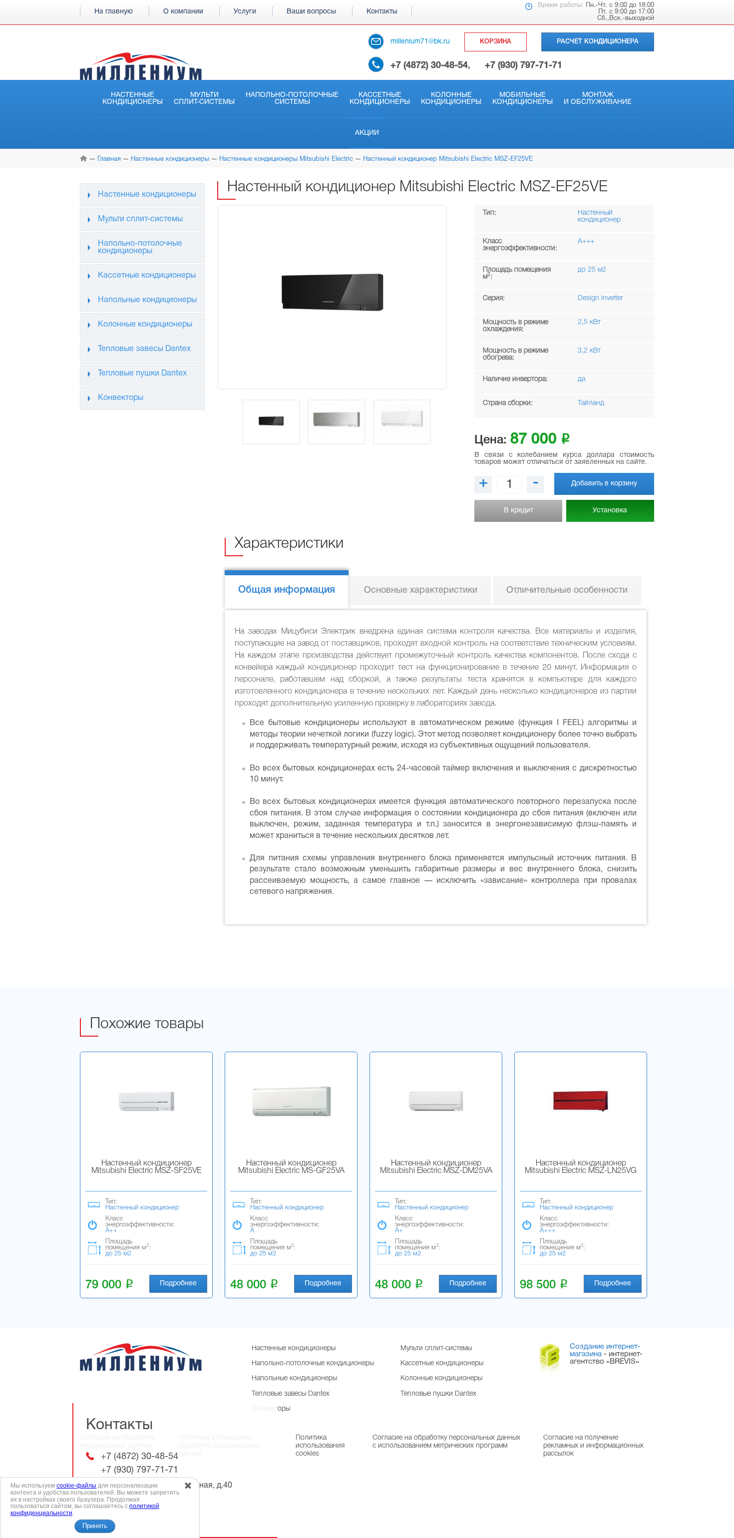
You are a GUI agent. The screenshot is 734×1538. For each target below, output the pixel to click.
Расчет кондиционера (598, 41)
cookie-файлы (76, 1485)
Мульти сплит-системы (204, 98)
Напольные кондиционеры (147, 300)
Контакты (382, 11)
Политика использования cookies (320, 1446)
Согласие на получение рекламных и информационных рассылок (593, 1446)
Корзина (495, 41)
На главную (113, 11)
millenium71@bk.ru (420, 41)
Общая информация (286, 590)
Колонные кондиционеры (451, 98)
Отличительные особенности (567, 590)
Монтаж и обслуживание (598, 98)
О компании (183, 11)
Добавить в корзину (604, 483)
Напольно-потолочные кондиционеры (140, 247)
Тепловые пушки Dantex (142, 373)
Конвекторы (120, 397)
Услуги (245, 11)
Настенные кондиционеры (132, 98)
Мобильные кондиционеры (522, 98)
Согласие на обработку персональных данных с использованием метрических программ (446, 1442)
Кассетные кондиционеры (380, 98)
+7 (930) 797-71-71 (523, 65)
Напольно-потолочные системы (292, 98)
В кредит (518, 510)
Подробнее (178, 1283)
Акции (367, 133)
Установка (610, 510)
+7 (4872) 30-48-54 (429, 65)
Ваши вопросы (311, 11)
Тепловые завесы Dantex (144, 349)
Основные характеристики (420, 590)
